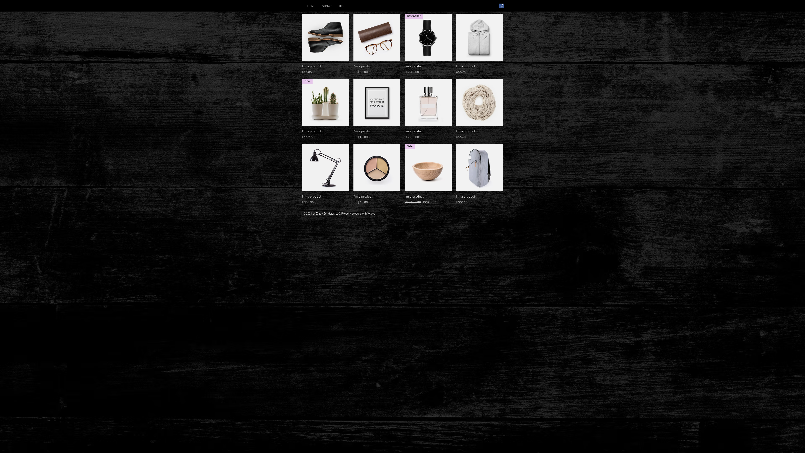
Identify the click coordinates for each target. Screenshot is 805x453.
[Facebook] (501, 6)
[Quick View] (325, 37)
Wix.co (371, 214)
